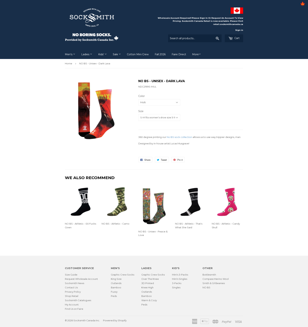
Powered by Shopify (115, 320)
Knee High (147, 287)
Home (68, 63)
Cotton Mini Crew (138, 54)
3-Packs (176, 283)
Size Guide (71, 274)
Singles (176, 287)
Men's (69, 54)
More (195, 54)
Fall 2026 (160, 54)
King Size (116, 278)
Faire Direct (179, 54)
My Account (72, 304)
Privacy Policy (73, 291)
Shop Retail (71, 296)
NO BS (206, 287)
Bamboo (116, 287)
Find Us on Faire (74, 308)
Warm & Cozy (149, 300)
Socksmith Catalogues (78, 300)
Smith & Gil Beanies (213, 283)
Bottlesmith (209, 274)
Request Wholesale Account (81, 278)
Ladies (85, 54)
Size (140, 111)
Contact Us (71, 287)
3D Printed (147, 283)
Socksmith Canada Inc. (86, 320)
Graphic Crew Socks (122, 274)
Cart (237, 38)
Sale (116, 54)
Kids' (101, 54)
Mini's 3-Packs (180, 274)
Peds (114, 296)
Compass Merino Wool (215, 278)
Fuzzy (114, 291)
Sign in (239, 30)
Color (141, 96)
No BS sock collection (179, 137)
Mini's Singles (179, 278)
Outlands (116, 283)
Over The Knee (150, 278)
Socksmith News (74, 283)
